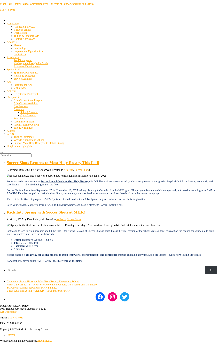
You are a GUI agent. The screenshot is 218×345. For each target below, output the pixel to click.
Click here (175, 254)
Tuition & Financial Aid (26, 35)
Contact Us (20, 54)
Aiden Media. (44, 340)
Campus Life (14, 97)
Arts (9, 81)
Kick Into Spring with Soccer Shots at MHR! (46, 212)
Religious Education (24, 75)
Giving (10, 133)
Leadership (20, 48)
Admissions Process (24, 26)
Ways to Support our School (29, 139)
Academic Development (27, 66)
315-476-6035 (7, 9)
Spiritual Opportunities (26, 72)
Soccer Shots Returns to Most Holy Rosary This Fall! (53, 162)
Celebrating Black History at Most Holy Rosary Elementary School (43, 281)
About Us (12, 41)
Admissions (13, 23)
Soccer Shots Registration (131, 199)
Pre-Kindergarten (23, 60)
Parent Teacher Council (26, 124)
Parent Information (24, 121)
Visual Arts (20, 87)
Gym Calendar (28, 115)
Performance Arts (23, 84)
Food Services (21, 118)
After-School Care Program (28, 100)
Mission (18, 45)
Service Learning (23, 78)
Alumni (11, 130)
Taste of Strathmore (24, 136)
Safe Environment (23, 127)
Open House (20, 32)
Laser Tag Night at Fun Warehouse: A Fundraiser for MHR (38, 290)
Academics (13, 57)
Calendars (19, 109)
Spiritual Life (14, 69)
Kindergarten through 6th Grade (31, 63)
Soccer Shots (82, 169)
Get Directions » (9, 311)
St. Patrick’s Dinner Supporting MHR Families (32, 287)
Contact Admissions (24, 38)
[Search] (211, 270)
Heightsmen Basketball (26, 94)
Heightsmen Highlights (19, 146)
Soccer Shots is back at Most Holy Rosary (65, 181)
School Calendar (29, 112)
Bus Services (21, 106)
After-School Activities (26, 103)
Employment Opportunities (28, 51)
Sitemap (11, 334)
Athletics (11, 90)
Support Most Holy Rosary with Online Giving (39, 143)
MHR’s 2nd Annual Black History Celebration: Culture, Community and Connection (52, 284)
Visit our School (22, 29)
